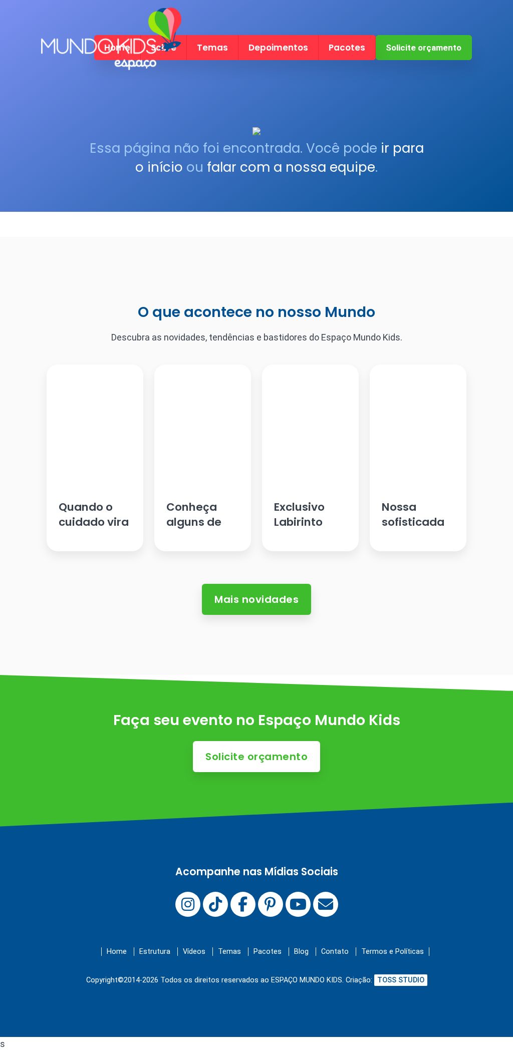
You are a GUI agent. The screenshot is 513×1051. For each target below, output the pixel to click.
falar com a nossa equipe (291, 167)
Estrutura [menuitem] (154, 951)
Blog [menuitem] (301, 951)
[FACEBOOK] (242, 904)
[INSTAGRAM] (187, 904)
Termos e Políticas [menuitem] (392, 951)
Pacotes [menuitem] (347, 48)
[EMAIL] (325, 904)
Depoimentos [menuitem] (278, 48)
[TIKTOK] (215, 904)
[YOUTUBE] (298, 904)
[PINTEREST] (270, 904)
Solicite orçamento (423, 48)
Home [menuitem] (117, 951)
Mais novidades (256, 599)
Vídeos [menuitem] (194, 951)
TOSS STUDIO (400, 980)
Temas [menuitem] (212, 48)
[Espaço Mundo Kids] (111, 61)
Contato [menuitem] (335, 951)
